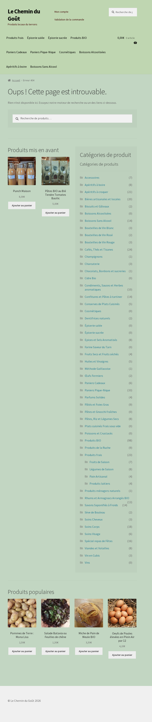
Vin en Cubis (92, 555)
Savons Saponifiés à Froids (101, 505)
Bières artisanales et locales (102, 199)
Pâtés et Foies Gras (97, 404)
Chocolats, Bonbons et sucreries (105, 271)
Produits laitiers (100, 483)
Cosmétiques (67, 52)
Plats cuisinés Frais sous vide (103, 426)
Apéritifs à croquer (96, 192)
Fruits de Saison (99, 462)
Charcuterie (92, 264)
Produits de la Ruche (97, 447)
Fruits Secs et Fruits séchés (102, 354)
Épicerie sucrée (57, 38)
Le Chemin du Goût (24, 15)
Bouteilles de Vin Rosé (99, 235)
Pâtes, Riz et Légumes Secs (102, 419)
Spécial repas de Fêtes (99, 541)
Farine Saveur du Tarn (98, 347)
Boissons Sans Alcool (43, 66)
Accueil (16, 80)
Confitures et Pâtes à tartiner (103, 297)
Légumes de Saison (101, 469)
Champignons (94, 256)
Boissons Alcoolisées (92, 52)
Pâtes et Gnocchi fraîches (101, 412)
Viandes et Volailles (97, 548)
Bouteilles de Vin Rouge (100, 242)
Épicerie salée (35, 38)
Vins (87, 562)
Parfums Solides (95, 397)
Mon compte (61, 11)
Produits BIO (78, 38)
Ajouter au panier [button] (22, 205)
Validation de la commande (69, 19)
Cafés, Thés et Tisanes (99, 249)
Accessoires (92, 177)
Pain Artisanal (98, 476)
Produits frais (15, 38)
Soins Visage (92, 534)
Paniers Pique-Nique (43, 52)
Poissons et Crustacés (99, 433)
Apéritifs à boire (16, 66)
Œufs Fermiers (94, 376)
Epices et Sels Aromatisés (101, 340)
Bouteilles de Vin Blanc (99, 228)
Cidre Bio (90, 278)
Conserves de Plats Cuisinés (102, 304)
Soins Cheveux (94, 519)
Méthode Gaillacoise (97, 368)
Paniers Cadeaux (16, 52)
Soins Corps (92, 526)
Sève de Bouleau (95, 512)
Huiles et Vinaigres (96, 361)
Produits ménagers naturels (102, 491)
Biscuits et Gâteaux (97, 206)
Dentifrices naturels (97, 318)
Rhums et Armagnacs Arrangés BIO (107, 498)
